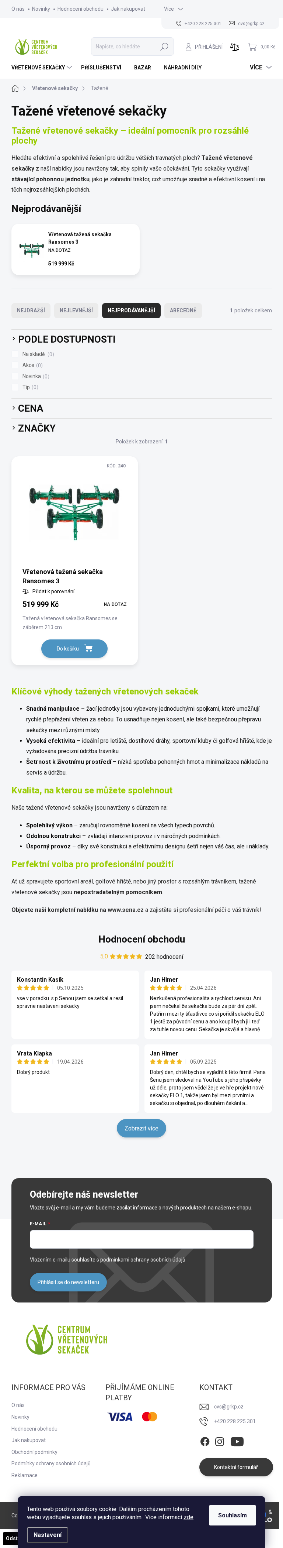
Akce (31, 365)
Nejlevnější (76, 310)
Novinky (41, 9)
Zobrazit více (141, 1128)
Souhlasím (232, 1515)
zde (188, 1517)
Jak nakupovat (128, 9)
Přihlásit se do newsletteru (68, 1282)
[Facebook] (204, 1440)
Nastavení (48, 1534)
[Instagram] (219, 1440)
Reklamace (24, 1475)
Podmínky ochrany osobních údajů (51, 1463)
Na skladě (37, 354)
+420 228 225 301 (235, 1421)
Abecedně (183, 310)
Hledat (164, 46)
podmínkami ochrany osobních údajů (142, 1260)
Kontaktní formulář (236, 1467)
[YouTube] (237, 1440)
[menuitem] (42, 67)
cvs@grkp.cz (229, 1407)
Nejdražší (31, 310)
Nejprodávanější (131, 310)
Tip (29, 387)
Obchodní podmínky (34, 1452)
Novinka (35, 376)
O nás (18, 9)
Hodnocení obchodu (80, 9)
